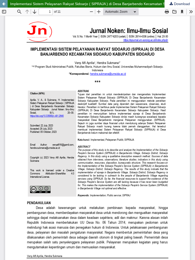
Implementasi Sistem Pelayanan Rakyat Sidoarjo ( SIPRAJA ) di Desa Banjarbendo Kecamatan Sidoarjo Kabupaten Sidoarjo (102, 4)
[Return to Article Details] (4, 4)
